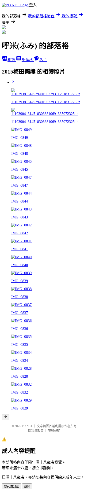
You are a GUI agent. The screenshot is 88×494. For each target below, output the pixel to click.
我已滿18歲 (11, 486)
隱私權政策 (35, 430)
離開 (27, 486)
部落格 (28, 60)
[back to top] (5, 417)
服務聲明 (54, 430)
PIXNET (27, 426)
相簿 (12, 60)
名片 (43, 60)
